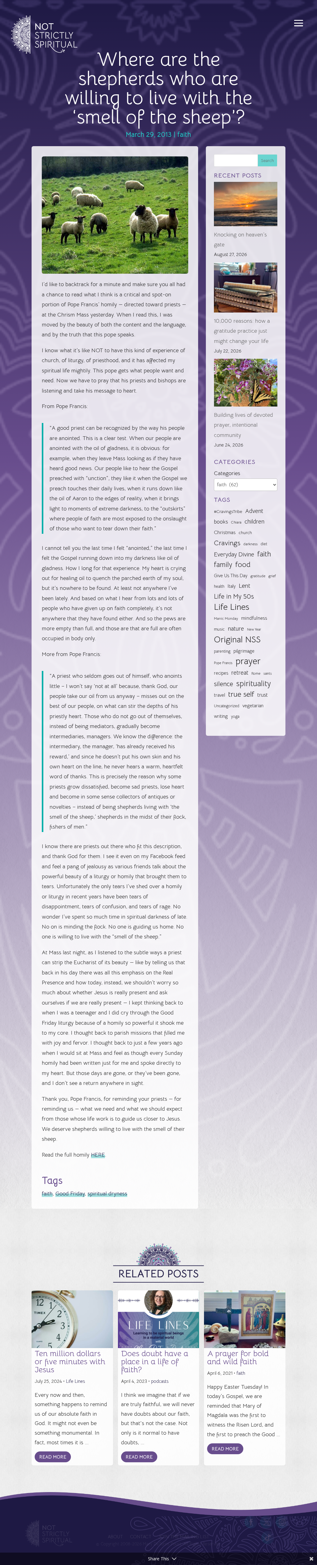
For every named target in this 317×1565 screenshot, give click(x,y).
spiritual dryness (107, 1193)
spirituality (253, 683)
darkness (250, 544)
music (219, 629)
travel (219, 695)
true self (241, 694)
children (254, 521)
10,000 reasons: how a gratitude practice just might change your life (242, 330)
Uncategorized (226, 705)
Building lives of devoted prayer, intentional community (243, 424)
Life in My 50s (234, 596)
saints (267, 673)
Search (267, 160)
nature (236, 628)
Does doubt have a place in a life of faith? (154, 1361)
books (221, 522)
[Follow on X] (266, 1521)
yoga (235, 716)
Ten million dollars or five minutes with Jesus (70, 1361)
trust (262, 695)
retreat (239, 673)
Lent (244, 586)
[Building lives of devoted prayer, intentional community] (245, 384)
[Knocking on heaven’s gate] (245, 205)
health (219, 586)
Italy (232, 586)
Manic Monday (226, 618)
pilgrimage (243, 651)
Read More (52, 1457)
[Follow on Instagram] (282, 1521)
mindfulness (254, 618)
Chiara (236, 522)
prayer (248, 661)
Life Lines (231, 607)
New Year (254, 629)
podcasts (159, 1381)
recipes (221, 673)
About (115, 1537)
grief (272, 576)
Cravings (227, 542)
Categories (227, 473)
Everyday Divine (234, 554)
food (242, 564)
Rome (255, 673)
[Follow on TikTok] (268, 1537)
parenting (222, 651)
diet (264, 543)
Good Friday (70, 1193)
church (245, 532)
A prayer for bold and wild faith (238, 1357)
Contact (140, 1537)
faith (184, 134)
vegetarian (252, 705)
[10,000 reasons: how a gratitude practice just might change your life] (245, 289)
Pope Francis (223, 663)
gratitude (257, 576)
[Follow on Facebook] (251, 1521)
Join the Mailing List (183, 1537)
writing (221, 716)
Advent (254, 511)
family (223, 564)
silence (223, 684)
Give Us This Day (230, 575)
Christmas (225, 532)
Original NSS (237, 640)
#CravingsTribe (228, 511)
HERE (98, 1154)
